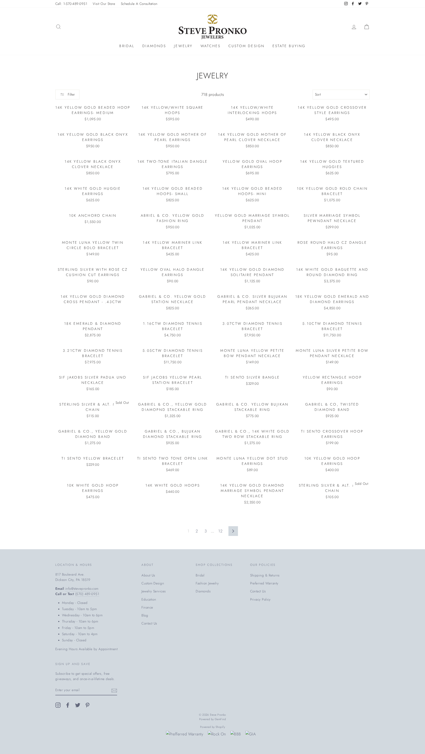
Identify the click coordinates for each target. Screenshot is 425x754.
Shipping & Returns (265, 575)
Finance (147, 607)
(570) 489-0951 (87, 594)
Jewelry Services (153, 591)
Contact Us (149, 623)
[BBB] (235, 734)
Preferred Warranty (264, 583)
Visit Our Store (104, 3)
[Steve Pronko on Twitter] (77, 705)
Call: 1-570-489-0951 (71, 3)
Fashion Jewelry (207, 583)
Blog (144, 615)
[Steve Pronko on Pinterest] (87, 705)
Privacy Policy (260, 599)
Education (148, 599)
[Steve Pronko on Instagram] (58, 705)
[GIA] (250, 734)
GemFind (220, 719)
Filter (71, 94)
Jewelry (183, 45)
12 (220, 531)
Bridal (126, 45)
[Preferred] (184, 734)
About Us (148, 575)
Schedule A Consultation (139, 3)
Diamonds (154, 45)
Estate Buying (289, 45)
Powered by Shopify (212, 727)
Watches (210, 45)
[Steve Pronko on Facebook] (67, 705)
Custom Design (246, 45)
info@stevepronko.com (82, 588)
